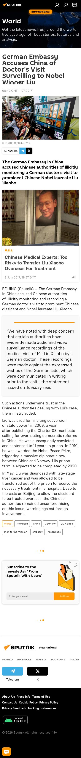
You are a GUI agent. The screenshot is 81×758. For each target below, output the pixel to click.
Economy (58, 659)
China (36, 523)
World (7, 523)
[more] (74, 277)
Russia (41, 659)
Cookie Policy (28, 702)
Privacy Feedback (14, 708)
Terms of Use (41, 696)
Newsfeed (22, 523)
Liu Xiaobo (67, 523)
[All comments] (6, 751)
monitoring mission (15, 531)
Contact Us (9, 702)
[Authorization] (57, 4)
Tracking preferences (42, 708)
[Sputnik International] (13, 6)
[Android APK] (15, 720)
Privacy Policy (48, 702)
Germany (50, 523)
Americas (24, 659)
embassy (37, 531)
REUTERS (10, 143)
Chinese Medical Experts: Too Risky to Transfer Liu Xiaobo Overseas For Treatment (36, 262)
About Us (8, 696)
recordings (54, 531)
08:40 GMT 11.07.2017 (17, 91)
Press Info (23, 696)
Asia (9, 250)
